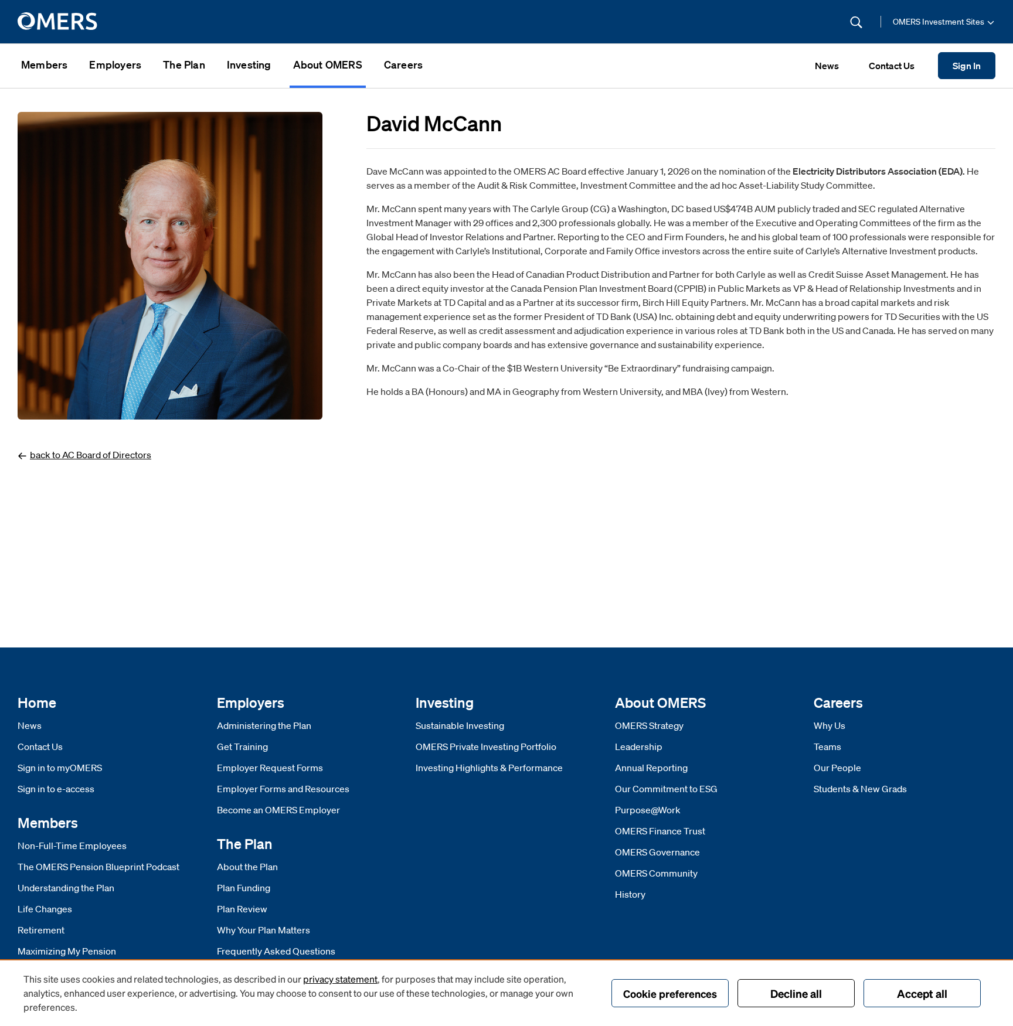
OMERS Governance (657, 852)
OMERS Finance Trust (660, 831)
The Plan (184, 64)
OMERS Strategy (649, 725)
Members (44, 64)
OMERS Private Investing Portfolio (486, 746)
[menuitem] (44, 66)
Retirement (41, 930)
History (630, 894)
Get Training (242, 746)
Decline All (796, 993)
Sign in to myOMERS (60, 767)
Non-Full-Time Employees (72, 845)
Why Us (829, 725)
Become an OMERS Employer (278, 810)
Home (37, 702)
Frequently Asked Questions (276, 951)
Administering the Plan (264, 725)
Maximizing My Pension (67, 951)
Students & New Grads (860, 789)
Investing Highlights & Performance (489, 767)
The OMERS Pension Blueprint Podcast (98, 866)
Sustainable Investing (460, 725)
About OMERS (327, 64)
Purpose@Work (648, 810)
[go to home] (58, 21)
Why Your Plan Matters (263, 930)
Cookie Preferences (670, 993)
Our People (837, 767)
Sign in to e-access (56, 789)
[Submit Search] (856, 22)
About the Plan (247, 866)
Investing (249, 64)
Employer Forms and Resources (283, 789)
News (30, 725)
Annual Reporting (651, 767)
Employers (115, 64)
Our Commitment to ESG (666, 789)
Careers (403, 64)
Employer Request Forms (270, 767)
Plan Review (242, 909)
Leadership (638, 746)
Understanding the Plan (66, 888)
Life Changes (45, 909)
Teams (827, 746)
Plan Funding (243, 888)
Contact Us (40, 746)
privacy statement (340, 979)
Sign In (967, 66)
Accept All (922, 993)
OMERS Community (656, 873)
